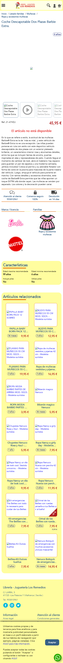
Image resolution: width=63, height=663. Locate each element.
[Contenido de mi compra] (59, 6)
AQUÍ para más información (16, 643)
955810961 (12, 599)
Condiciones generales (48, 618)
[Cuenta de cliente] (54, 6)
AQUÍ (14, 658)
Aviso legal (8, 618)
